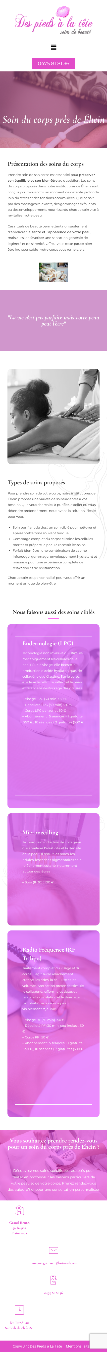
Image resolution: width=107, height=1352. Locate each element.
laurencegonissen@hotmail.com (54, 1263)
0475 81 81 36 (53, 1293)
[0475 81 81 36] (53, 1280)
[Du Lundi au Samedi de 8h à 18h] (19, 1310)
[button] (53, 47)
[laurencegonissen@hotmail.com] (53, 1250)
